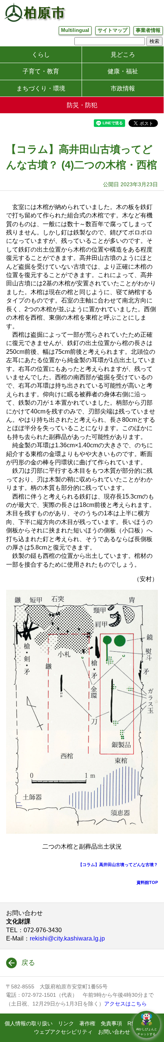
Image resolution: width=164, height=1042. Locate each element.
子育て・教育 (41, 71)
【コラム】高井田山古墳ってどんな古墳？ (118, 864)
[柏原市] (34, 12)
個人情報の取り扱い (29, 1023)
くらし (41, 54)
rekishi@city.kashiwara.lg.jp (67, 938)
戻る (28, 962)
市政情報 (123, 88)
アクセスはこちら (125, 1004)
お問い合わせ (114, 1032)
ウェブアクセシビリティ (63, 1032)
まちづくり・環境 (40, 88)
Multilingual (75, 30)
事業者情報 (148, 30)
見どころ (123, 54)
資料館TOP (147, 882)
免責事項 (111, 1023)
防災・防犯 (82, 105)
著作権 (87, 1023)
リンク (66, 1023)
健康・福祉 (123, 71)
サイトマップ (112, 30)
